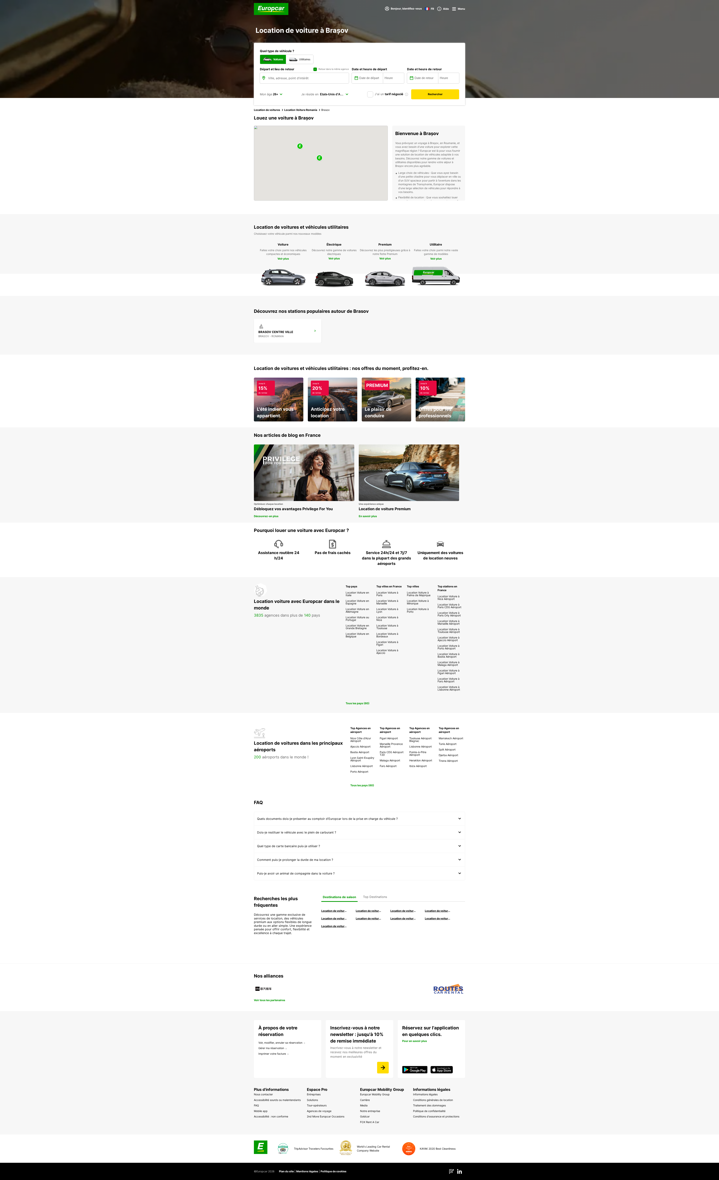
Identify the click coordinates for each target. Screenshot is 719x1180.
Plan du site (286, 1171)
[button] (319, 158)
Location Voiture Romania (300, 109)
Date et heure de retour (424, 69)
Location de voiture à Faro (369, 918)
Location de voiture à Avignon (438, 918)
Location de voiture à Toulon (334, 926)
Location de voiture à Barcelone (334, 910)
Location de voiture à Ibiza (438, 910)
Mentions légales (307, 1171)
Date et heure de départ (369, 69)
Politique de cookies (333, 1171)
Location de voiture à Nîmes (403, 918)
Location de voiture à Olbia (334, 918)
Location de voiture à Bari (369, 910)
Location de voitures (267, 109)
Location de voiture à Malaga (403, 910)
